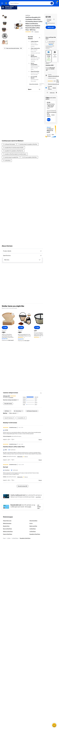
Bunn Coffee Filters (7, 528)
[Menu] (2, 3)
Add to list (52, 92)
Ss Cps (31, 523)
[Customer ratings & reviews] (41, 392)
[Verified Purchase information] (17, 427)
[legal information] (54, 19)
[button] (18, 29)
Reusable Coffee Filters (35, 534)
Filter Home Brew (33, 520)
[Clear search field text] (49, 3)
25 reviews (10, 397)
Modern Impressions (51, 112)
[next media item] (20, 28)
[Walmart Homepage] (6, 3)
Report (40, 439)
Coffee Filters (33, 528)
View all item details (33, 84)
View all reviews (8, 403)
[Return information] (46, 24)
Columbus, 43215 (49, 65)
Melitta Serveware (7, 523)
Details (54, 87)
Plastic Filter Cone (7, 520)
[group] (32, 31)
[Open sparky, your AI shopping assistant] (54, 725)
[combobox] (31, 3)
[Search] (52, 3)
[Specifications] (41, 255)
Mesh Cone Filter (33, 526)
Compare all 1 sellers (51, 97)
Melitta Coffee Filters (8, 531)
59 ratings (37, 31)
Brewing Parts (6, 526)
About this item (7, 246)
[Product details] (41, 251)
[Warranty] (40, 260)
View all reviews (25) (22, 486)
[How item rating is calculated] (18, 400)
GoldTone (28, 15)
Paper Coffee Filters (7, 534)
